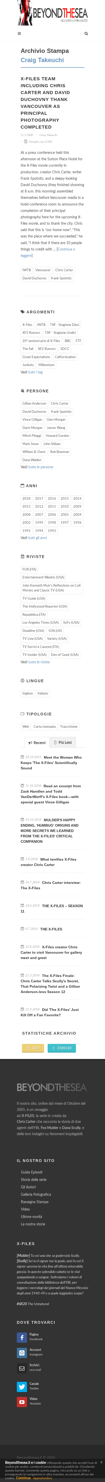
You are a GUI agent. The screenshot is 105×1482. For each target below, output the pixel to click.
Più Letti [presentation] (65, 743)
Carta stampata (45, 726)
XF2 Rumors (47, 349)
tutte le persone (40, 467)
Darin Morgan (32, 428)
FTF (78, 341)
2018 (26, 498)
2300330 (64, 1048)
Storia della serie (33, 1180)
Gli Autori (28, 1187)
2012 (39, 506)
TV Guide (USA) (33, 598)
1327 (35, 1048)
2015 (65, 498)
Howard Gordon (57, 436)
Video (25, 1209)
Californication (65, 357)
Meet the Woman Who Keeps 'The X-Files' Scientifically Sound (51, 762)
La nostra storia (33, 1224)
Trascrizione (68, 726)
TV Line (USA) (32, 639)
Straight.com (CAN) (40, 141)
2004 (77, 515)
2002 (26, 523)
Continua (23, 1478)
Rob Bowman (59, 452)
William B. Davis (34, 452)
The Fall (27, 349)
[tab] (37, 742)
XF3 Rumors (31, 333)
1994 (39, 531)
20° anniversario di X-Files (41, 341)
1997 (65, 523)
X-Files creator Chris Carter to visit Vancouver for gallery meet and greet (51, 952)
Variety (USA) (57, 639)
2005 (65, 515)
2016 (52, 498)
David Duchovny (34, 278)
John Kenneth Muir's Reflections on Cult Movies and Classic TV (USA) (51, 588)
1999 (39, 523)
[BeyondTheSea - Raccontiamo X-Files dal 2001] (52, 13)
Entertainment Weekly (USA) (43, 577)
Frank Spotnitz (61, 278)
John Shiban (51, 444)
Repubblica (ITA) (33, 615)
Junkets (28, 365)
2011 (52, 506)
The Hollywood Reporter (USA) (44, 606)
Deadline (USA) (33, 631)
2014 (77, 498)
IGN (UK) (55, 631)
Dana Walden (31, 460)
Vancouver (43, 270)
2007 (39, 515)
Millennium (46, 365)
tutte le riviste (39, 662)
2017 (39, 498)
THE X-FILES (51, 929)
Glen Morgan (56, 419)
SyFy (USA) (71, 622)
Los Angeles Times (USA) (40, 622)
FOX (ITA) (29, 569)
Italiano (42, 693)
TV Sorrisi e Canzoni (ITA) (40, 647)
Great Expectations (36, 357)
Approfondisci (42, 1478)
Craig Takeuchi (48, 134)
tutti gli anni (37, 538)
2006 (52, 515)
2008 (26, 515)
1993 (52, 531)
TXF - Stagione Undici (60, 333)
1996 (77, 523)
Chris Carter (64, 270)
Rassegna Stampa (34, 1202)
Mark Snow (30, 444)
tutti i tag (35, 372)
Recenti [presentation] (39, 743)
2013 (26, 506)
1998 (52, 523)
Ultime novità (31, 1217)
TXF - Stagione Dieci (64, 325)
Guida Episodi (31, 1172)
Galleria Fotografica (36, 1194)
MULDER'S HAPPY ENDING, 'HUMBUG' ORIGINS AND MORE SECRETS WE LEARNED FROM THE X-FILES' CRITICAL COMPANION (49, 830)
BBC (68, 341)
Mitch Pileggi (31, 436)
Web (25, 726)
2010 (65, 506)
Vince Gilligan (32, 419)
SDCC (64, 349)
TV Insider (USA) (34, 655)
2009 (77, 506)
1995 (26, 531)
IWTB (26, 270)
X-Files (27, 325)
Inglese (27, 693)
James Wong (56, 428)
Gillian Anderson (34, 403)
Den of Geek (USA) (64, 655)
